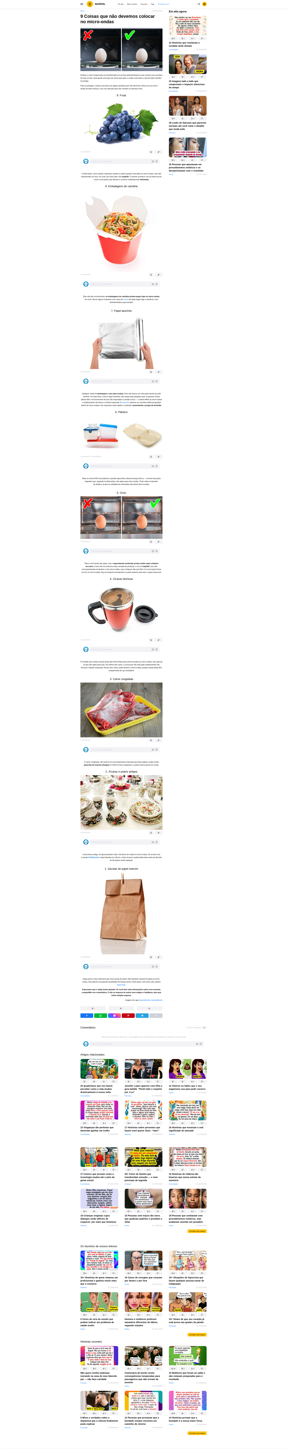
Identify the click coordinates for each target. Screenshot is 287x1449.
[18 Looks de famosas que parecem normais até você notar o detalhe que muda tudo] (188, 106)
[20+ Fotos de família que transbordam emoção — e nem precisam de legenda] (144, 1157)
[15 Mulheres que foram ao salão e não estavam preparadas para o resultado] (188, 1356)
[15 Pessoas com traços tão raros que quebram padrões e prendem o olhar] (144, 1199)
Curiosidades (173, 49)
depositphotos (144, 1000)
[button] (93, 1008)
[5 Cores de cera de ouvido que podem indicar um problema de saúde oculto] (99, 1302)
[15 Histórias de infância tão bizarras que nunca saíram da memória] (188, 1157)
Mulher (127, 1329)
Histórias (128, 1134)
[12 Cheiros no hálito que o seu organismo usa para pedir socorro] (188, 1069)
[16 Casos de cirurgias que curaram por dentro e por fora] (144, 1261)
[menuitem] (120, 4)
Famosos (172, 133)
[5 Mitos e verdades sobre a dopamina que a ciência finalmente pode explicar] (99, 1401)
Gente (171, 174)
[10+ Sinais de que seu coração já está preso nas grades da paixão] (188, 1302)
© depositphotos (85, 152)
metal (125, 299)
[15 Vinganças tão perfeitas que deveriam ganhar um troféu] (99, 1111)
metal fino (126, 402)
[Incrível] (96, 4)
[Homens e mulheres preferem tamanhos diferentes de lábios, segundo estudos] (144, 1302)
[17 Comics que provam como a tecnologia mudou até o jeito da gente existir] (99, 1157)
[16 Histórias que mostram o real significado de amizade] (188, 1111)
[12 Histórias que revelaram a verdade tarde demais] (188, 26)
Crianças (128, 1184)
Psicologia (172, 1287)
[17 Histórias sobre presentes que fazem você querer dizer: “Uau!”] (144, 1111)
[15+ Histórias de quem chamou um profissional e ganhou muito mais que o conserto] (99, 1261)
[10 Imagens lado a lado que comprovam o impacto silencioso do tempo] (188, 64)
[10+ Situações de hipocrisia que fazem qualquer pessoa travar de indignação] (188, 1261)
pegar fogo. (121, 985)
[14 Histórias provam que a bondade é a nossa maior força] (188, 1401)
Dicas (82, 11)
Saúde (171, 1093)
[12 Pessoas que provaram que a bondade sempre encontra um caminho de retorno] (144, 1401)
